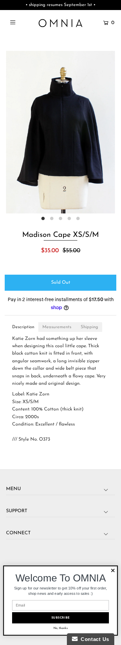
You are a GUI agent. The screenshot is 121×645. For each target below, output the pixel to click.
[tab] (23, 327)
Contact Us (93, 639)
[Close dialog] (113, 570)
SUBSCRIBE (60, 617)
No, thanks (60, 628)
